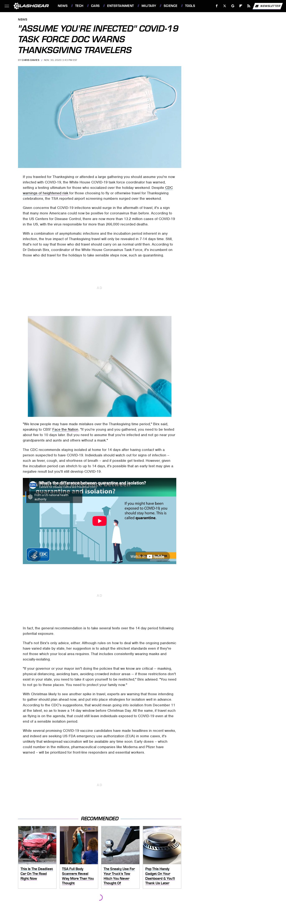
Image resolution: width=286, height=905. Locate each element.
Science (170, 6)
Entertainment (120, 6)
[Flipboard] (241, 6)
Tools (190, 6)
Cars (95, 6)
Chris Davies (30, 60)
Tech (79, 6)
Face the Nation (65, 429)
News (62, 6)
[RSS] (249, 6)
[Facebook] (217, 6)
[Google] (233, 6)
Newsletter (270, 5)
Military (149, 6)
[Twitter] (225, 6)
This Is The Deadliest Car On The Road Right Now (37, 873)
